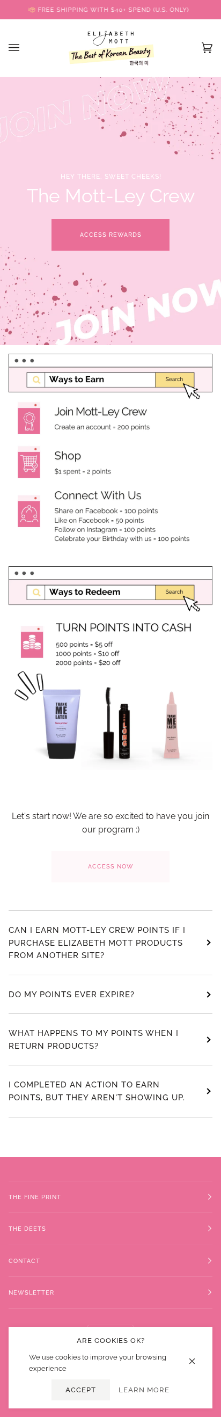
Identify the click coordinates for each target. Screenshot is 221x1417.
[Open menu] (25, 48)
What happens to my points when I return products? (94, 1039)
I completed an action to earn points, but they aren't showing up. (97, 1091)
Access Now (111, 866)
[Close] (196, 1356)
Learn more (144, 1390)
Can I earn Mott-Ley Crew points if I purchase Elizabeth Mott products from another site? (97, 942)
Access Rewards (111, 234)
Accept (80, 1390)
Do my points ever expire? (72, 994)
